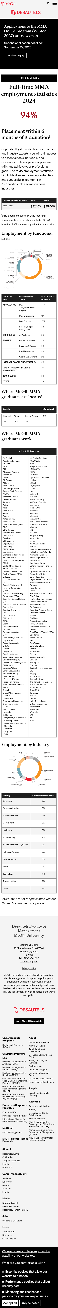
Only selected (30, 1303)
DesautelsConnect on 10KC (15, 1210)
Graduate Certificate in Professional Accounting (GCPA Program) (13, 1096)
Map (36, 961)
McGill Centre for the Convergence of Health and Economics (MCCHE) (41, 1124)
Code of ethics (35, 1066)
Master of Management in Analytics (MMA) (14, 1063)
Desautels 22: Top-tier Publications (39, 1114)
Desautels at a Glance (39, 1042)
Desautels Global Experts (41, 1079)
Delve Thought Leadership (41, 1082)
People (33, 1088)
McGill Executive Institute (14, 1116)
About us (6, 1188)
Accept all (10, 1303)
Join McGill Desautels (29, 1020)
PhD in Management (12, 1132)
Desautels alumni (10, 1154)
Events (5, 1164)
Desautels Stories (10, 1206)
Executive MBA (9, 1112)
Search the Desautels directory (39, 1094)
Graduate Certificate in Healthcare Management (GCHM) (14, 1088)
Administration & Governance (37, 1050)
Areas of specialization (39, 1106)
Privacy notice (29, 968)
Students (6, 1178)
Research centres (37, 1119)
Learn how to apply (15, 55)
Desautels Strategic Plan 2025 (40, 1056)
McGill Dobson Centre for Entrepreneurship (41, 1139)
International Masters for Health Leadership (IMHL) (14, 1120)
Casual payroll (9, 1238)
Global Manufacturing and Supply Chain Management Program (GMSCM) (15, 1080)
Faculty (32, 1109)
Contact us (25, 961)
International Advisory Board (39, 1074)
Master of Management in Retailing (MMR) (14, 1074)
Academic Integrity (38, 1069)
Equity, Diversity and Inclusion (38, 1061)
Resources (7, 1235)
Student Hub (8, 1232)
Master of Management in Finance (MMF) (14, 1068)
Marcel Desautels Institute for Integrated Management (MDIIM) (41, 1132)
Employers (7, 1182)
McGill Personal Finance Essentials (15, 1140)
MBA (4, 1058)
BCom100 (7, 1167)
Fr (48, 3)
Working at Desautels (12, 1221)
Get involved (8, 1157)
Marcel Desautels (37, 1046)
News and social (10, 1203)
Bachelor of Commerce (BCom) (13, 1046)
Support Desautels (11, 1161)
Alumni (5, 1185)
